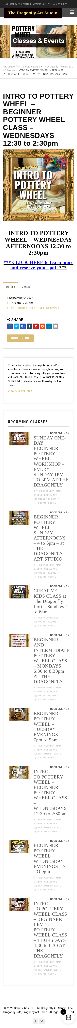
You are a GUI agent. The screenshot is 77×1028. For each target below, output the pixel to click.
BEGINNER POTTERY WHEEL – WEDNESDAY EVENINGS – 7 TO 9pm (49, 858)
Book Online (20, 338)
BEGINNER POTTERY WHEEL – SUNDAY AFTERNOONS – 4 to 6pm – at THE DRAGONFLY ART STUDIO (50, 537)
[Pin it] (36, 326)
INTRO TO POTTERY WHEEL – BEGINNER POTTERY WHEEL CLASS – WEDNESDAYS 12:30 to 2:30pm (50, 792)
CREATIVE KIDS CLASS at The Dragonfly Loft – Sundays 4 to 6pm (51, 601)
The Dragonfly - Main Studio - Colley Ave (34, 307)
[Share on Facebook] (10, 326)
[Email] (55, 326)
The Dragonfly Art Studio (32, 13)
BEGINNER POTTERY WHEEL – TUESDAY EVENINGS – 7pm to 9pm (48, 726)
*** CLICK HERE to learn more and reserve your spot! (38, 265)
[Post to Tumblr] (29, 326)
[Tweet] (16, 326)
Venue (26, 286)
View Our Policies (20, 391)
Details (10, 286)
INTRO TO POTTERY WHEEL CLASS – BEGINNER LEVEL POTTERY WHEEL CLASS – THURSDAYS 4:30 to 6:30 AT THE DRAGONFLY (50, 930)
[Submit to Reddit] (42, 326)
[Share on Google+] (23, 326)
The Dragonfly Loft (48, 618)
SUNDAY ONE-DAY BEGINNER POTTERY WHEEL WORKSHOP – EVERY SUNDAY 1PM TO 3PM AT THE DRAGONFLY (51, 461)
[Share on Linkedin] (49, 326)
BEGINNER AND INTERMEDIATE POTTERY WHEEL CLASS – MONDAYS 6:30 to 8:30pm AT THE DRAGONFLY (51, 660)
